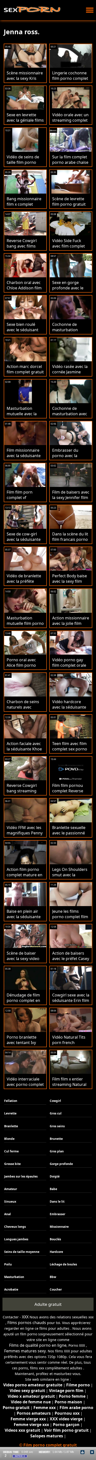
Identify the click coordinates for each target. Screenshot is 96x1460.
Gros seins (57, 1126)
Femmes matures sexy (25, 1351)
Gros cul (56, 1113)
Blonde (9, 1139)
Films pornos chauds (26, 1322)
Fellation (10, 1101)
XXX (25, 1317)
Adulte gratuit (48, 1304)
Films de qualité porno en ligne (37, 1345)
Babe (53, 1189)
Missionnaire (59, 1227)
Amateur (10, 1189)
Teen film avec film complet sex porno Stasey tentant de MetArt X (69, 752)
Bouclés (55, 1239)
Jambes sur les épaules (21, 1176)
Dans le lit (57, 1201)
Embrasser (57, 1214)
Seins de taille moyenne (21, 1252)
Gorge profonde (61, 1164)
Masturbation (14, 1277)
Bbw (53, 1277)
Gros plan (57, 1151)
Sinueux (10, 1201)
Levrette (10, 1113)
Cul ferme (11, 1151)
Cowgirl (55, 1101)
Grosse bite (12, 1164)
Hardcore (56, 1252)
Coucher (56, 1289)
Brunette (56, 1139)
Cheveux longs (15, 1227)
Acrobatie (11, 1289)
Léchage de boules (63, 1264)
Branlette (11, 1126)
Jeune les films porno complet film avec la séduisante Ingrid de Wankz (70, 919)
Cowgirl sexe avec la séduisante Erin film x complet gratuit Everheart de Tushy (70, 1003)
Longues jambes (16, 1239)
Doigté (55, 1176)
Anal (7, 1214)
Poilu (8, 1264)
